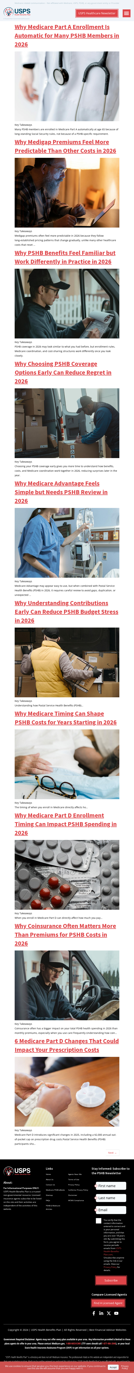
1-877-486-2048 (109, 1343)
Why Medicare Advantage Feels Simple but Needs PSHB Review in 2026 (61, 492)
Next (112, 1152)
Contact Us (50, 1184)
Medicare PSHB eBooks (55, 1190)
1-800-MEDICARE (73, 1343)
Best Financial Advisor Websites (107, 1329)
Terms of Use (73, 1179)
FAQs (48, 1200)
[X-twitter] (109, 1313)
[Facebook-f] (94, 1313)
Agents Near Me (75, 1174)
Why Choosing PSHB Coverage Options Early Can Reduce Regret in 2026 (63, 372)
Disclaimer (72, 1195)
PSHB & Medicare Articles (53, 1207)
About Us (49, 1179)
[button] (127, 13)
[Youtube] (116, 1313)
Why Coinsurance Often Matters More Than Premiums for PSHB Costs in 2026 (65, 934)
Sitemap (49, 1195)
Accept (113, 1367)
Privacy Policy (74, 1184)
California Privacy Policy (78, 1190)
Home (48, 1174)
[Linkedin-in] (101, 1313)
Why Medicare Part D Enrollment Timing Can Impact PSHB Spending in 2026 (66, 824)
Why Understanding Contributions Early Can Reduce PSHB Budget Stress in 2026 (66, 611)
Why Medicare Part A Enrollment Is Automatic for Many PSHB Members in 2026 (67, 35)
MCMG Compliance (76, 1200)
